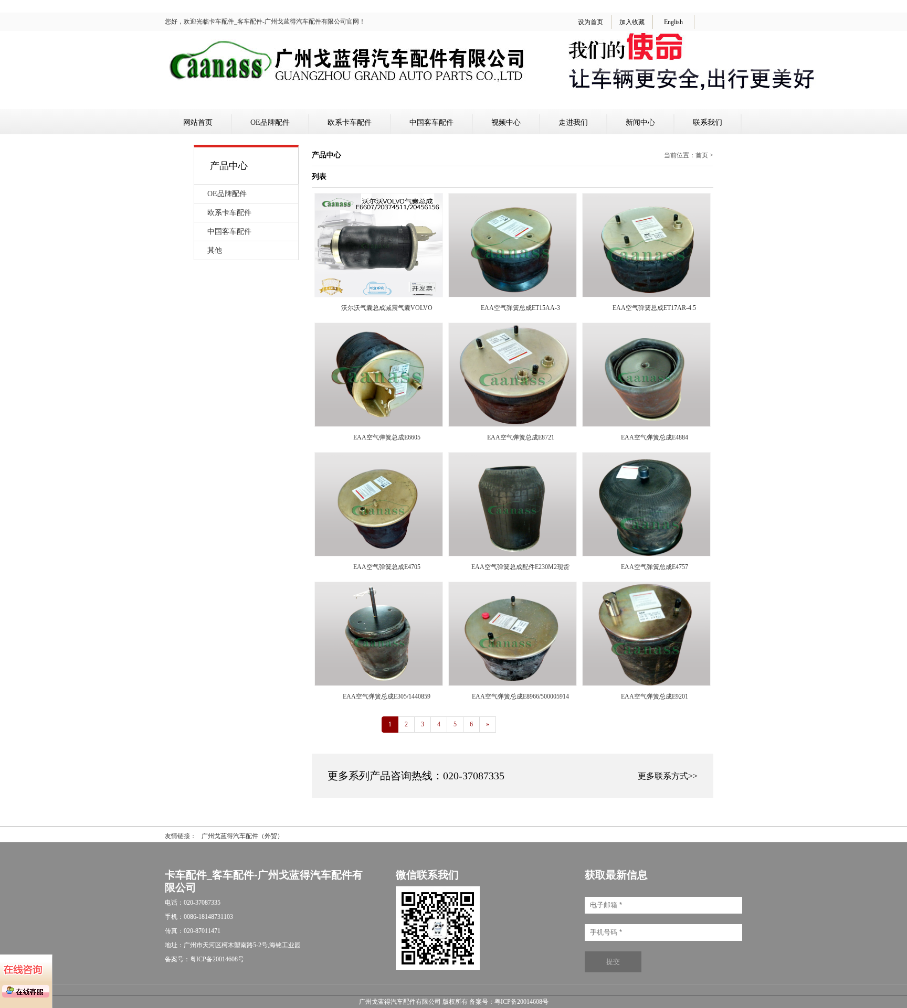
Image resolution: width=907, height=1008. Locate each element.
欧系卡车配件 (350, 122)
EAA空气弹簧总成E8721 (520, 437)
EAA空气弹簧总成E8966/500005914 (520, 696)
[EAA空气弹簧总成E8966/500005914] (512, 683)
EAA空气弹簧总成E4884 (654, 437)
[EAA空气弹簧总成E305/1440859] (378, 683)
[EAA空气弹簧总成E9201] (646, 683)
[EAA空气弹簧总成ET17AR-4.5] (646, 294)
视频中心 (506, 122)
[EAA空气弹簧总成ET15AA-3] (512, 294)
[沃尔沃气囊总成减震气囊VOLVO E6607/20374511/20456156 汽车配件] (378, 294)
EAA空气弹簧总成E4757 (654, 567)
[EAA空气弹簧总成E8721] (512, 424)
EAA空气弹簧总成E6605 (386, 437)
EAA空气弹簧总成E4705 (386, 567)
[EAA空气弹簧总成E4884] (646, 424)
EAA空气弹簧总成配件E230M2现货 (520, 567)
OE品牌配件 (270, 122)
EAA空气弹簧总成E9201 (654, 696)
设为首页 (590, 22)
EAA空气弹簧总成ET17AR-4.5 (654, 308)
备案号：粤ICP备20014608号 (509, 1001)
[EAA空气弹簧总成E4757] (646, 553)
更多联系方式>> (668, 775)
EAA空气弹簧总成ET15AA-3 (520, 308)
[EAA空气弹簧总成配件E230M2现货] (512, 553)
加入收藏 (632, 22)
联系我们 (707, 122)
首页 (701, 155)
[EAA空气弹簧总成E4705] (378, 553)
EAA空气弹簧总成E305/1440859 (386, 696)
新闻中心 (640, 122)
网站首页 (198, 122)
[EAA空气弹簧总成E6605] (378, 424)
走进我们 (573, 122)
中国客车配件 (431, 122)
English (673, 22)
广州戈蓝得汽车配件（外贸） (242, 836)
